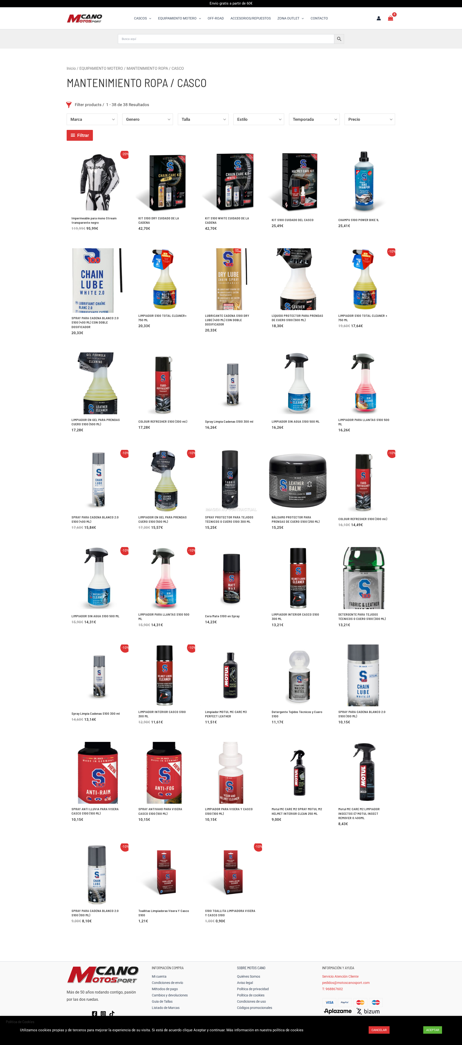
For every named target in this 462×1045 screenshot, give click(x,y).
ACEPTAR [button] (432, 1030)
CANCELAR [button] (379, 1030)
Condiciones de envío (167, 983)
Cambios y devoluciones (170, 995)
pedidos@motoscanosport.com (346, 983)
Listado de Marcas (166, 1008)
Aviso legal (245, 983)
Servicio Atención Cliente (340, 976)
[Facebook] (94, 1014)
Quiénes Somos (248, 976)
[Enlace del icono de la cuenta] (379, 18)
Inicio (71, 68)
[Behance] (112, 1014)
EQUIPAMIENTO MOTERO (101, 68)
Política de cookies (250, 995)
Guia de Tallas (162, 1001)
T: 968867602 (332, 989)
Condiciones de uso (251, 1001)
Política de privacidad (253, 989)
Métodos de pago (165, 989)
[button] (149, 18)
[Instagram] (103, 1014)
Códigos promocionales (254, 1008)
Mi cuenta (159, 976)
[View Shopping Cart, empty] (390, 18)
